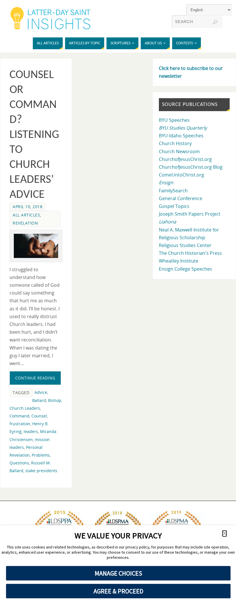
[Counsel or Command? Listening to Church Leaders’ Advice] (35, 245)
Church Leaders (24, 408)
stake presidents (41, 470)
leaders (31, 431)
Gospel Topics (174, 206)
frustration (19, 423)
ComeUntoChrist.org (181, 175)
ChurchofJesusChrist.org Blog (190, 167)
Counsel (39, 416)
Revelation (25, 223)
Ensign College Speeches (185, 269)
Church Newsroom (179, 151)
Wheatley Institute (178, 261)
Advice (41, 392)
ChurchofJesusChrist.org (185, 159)
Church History (175, 143)
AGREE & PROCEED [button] (118, 591)
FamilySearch (173, 190)
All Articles (26, 215)
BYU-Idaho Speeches (181, 135)
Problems (41, 455)
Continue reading (35, 378)
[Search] (215, 22)
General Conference (180, 198)
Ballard (39, 400)
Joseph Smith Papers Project (189, 214)
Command (19, 416)
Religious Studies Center (185, 245)
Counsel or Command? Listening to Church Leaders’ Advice (34, 135)
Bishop (54, 400)
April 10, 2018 (27, 206)
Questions (19, 463)
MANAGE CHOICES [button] (118, 573)
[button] (224, 533)
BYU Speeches (174, 120)
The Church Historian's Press (190, 253)
